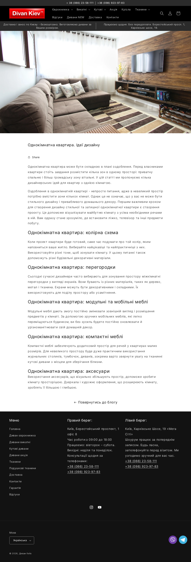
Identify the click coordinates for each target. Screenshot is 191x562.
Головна (14, 428)
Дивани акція (18, 455)
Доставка (16, 474)
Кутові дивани (19, 448)
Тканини (15, 461)
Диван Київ (25, 553)
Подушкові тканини (22, 468)
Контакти (15, 481)
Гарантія (15, 487)
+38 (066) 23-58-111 (83, 466)
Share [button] (36, 157)
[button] (62, 9)
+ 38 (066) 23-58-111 (79, 2)
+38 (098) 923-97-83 (110, 2)
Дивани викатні (19, 442)
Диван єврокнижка (22, 435)
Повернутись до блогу (98, 402)
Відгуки (14, 494)
